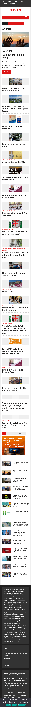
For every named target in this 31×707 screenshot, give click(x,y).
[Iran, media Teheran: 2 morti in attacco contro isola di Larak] (6, 560)
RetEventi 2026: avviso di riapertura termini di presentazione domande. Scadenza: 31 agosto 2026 (14, 351)
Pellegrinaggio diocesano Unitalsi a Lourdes (13, 145)
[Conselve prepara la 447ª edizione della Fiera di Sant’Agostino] (15, 303)
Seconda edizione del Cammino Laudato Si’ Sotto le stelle (15, 178)
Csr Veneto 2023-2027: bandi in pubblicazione (20, 512)
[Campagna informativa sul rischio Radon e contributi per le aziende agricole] (6, 506)
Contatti (10, 1)
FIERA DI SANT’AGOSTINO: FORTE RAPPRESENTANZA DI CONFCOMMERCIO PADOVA (20, 488)
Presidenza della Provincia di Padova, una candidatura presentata (14, 89)
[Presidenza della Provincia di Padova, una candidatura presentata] (15, 84)
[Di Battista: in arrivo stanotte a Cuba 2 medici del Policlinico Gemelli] (6, 551)
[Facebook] (13, 6)
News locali (12, 24)
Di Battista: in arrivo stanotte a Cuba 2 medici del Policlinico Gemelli (20, 550)
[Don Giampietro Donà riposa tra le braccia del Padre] (15, 365)
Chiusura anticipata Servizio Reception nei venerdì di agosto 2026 (14, 232)
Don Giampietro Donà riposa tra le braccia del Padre (13, 370)
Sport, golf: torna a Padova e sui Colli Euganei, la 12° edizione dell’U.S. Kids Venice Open (14, 425)
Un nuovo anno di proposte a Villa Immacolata (13, 127)
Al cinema (6, 662)
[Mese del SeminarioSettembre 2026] (15, 46)
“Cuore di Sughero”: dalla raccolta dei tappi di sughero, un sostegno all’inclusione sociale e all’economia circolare (14, 406)
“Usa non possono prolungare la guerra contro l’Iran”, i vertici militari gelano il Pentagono (20, 541)
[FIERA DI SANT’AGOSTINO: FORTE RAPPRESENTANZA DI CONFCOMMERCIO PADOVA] (6, 490)
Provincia (10, 86)
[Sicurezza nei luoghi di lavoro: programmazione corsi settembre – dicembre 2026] (6, 498)
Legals (16, 1)
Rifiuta (14, 704)
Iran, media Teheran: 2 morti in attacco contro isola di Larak (20, 557)
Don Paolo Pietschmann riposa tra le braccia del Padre (14, 196)
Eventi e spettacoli (23, 104)
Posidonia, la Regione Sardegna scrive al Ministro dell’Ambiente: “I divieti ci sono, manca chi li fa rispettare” (14, 687)
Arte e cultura (6, 48)
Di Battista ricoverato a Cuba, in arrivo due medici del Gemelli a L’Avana (20, 566)
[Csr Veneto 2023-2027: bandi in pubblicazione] (6, 514)
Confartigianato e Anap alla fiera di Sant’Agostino (20, 463)
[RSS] (18, 6)
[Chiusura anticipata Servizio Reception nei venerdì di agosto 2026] (15, 227)
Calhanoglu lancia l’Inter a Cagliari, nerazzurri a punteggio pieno (20, 574)
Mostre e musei (7, 658)
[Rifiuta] (29, 702)
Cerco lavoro (6, 665)
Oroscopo (6, 655)
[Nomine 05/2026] (15, 287)
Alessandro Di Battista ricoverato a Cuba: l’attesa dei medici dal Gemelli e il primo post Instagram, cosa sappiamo (20, 533)
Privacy (5, 3)
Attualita (13, 48)
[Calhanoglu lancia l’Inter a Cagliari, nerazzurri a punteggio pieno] (6, 576)
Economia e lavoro (13, 104)
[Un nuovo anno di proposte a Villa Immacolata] (15, 122)
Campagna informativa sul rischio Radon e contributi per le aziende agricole (21, 504)
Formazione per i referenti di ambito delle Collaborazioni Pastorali (14, 389)
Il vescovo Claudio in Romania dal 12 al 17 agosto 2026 (15, 214)
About (4, 1)
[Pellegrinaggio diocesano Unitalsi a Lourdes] (15, 140)
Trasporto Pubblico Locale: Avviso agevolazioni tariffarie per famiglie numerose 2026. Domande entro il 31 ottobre (14, 329)
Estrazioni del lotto (8, 652)
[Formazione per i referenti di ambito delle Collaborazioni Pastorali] (15, 383)
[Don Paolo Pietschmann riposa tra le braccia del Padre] (15, 191)
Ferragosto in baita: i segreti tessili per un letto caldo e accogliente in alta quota (15, 254)
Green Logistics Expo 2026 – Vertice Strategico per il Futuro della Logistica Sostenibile (15, 108)
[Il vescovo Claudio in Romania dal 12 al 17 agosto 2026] (15, 208)
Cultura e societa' (17, 248)
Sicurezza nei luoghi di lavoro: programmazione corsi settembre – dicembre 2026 (20, 496)
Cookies (21, 1)
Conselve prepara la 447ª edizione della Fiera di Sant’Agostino (15, 308)
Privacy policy (21, 704)
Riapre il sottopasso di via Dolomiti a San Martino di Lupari (14, 274)
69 (20, 433)
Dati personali (12, 3)
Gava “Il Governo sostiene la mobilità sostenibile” (14, 692)
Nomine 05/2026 (7, 291)
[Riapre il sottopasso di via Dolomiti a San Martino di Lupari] (15, 268)
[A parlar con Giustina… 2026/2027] (15, 157)
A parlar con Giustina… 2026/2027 (13, 162)
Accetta (9, 704)
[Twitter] (15, 6)
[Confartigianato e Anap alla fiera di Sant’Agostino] (6, 465)
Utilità (5, 648)
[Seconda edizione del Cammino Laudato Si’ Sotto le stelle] (15, 173)
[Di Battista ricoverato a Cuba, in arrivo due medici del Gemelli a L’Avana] (6, 568)
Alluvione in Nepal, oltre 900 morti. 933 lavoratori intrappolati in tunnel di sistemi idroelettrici (20, 524)
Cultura (10, 248)
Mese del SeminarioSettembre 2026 (13, 54)
